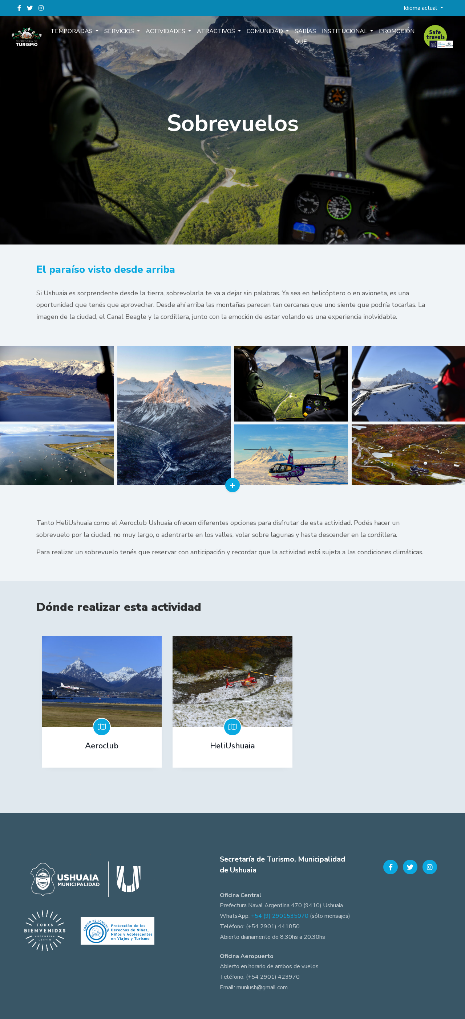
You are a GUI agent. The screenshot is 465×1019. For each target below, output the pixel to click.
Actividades (166, 31)
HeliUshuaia (232, 745)
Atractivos (216, 31)
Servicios (120, 31)
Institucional (345, 31)
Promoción (397, 31)
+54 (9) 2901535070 (279, 916)
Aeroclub (101, 745)
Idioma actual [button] (421, 8)
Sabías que (305, 36)
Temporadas (72, 31)
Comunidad (265, 31)
